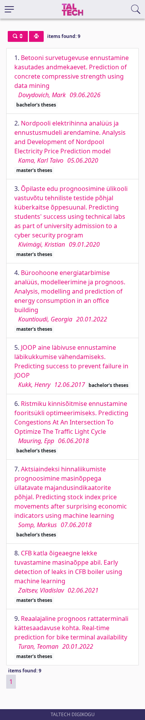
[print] (36, 36)
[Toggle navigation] (9, 9)
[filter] (18, 36)
